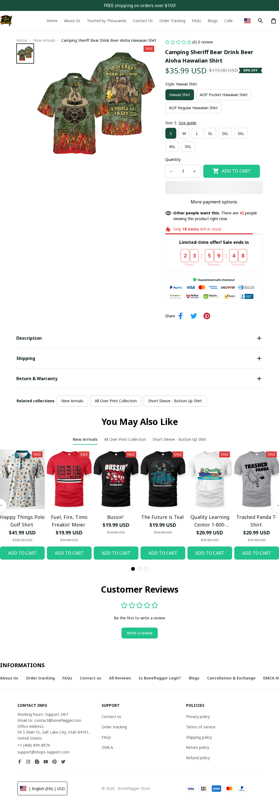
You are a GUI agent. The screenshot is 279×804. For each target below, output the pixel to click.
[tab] (133, 569)
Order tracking (114, 726)
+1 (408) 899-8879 (33, 745)
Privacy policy (198, 716)
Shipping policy (199, 737)
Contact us (111, 716)
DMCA (107, 747)
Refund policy (198, 757)
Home (21, 40)
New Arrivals (44, 40)
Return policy (197, 747)
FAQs (106, 737)
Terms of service (201, 726)
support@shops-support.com (43, 752)
